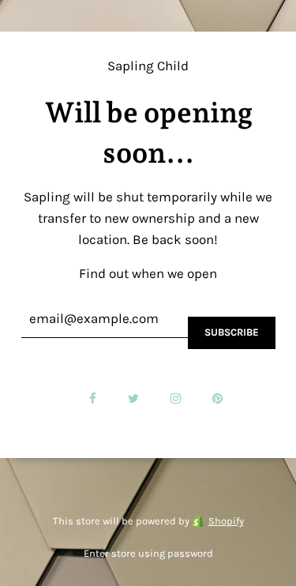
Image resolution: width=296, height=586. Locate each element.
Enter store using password (148, 553)
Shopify (226, 521)
